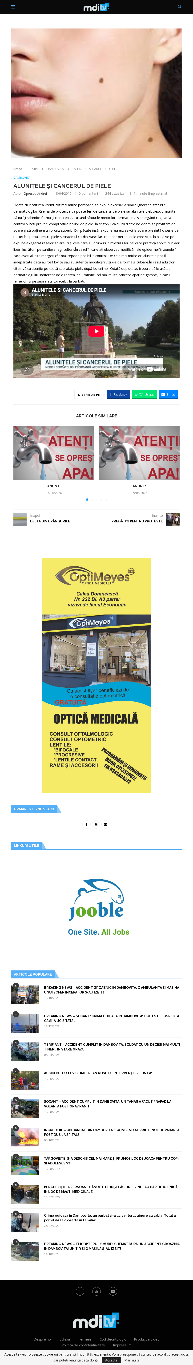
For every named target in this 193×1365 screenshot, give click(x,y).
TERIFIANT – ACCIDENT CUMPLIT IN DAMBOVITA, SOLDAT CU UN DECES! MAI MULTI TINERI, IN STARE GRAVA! (112, 1047)
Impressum (122, 1345)
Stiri (35, 169)
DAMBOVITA (55, 169)
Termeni (85, 1339)
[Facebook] (80, 1291)
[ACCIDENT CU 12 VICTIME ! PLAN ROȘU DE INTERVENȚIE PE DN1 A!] (25, 1080)
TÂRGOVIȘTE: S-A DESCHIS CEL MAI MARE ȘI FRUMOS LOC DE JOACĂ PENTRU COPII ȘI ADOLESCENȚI (112, 1161)
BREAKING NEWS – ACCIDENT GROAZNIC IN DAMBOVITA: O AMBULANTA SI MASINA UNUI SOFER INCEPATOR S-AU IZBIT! (111, 990)
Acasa (17, 169)
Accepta (111, 1360)
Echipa (65, 1339)
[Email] (113, 1291)
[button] (20, 463)
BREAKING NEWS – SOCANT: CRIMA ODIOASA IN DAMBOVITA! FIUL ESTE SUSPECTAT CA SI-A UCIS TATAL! (112, 1018)
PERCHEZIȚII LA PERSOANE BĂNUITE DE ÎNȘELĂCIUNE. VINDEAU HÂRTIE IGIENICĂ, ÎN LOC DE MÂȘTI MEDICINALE (111, 1189)
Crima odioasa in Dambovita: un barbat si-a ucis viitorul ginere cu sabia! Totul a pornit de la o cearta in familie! (110, 1218)
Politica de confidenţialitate (83, 1345)
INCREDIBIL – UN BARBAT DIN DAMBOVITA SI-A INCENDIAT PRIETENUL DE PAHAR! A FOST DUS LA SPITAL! (111, 1132)
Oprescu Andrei (35, 193)
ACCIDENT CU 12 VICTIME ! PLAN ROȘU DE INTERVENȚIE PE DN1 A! (98, 1073)
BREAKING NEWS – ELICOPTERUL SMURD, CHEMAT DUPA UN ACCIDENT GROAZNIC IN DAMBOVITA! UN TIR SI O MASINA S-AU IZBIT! (112, 1246)
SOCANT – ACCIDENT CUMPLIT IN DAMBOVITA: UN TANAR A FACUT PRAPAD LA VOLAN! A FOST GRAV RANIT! (107, 1104)
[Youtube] (96, 1291)
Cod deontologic (113, 1339)
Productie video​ (147, 1339)
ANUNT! (53, 486)
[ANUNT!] (53, 453)
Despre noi (43, 1339)
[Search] (179, 7)
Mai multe (132, 1360)
